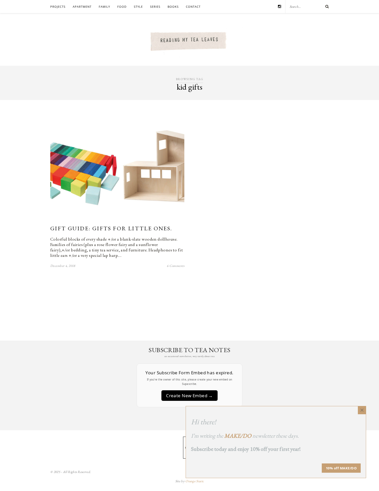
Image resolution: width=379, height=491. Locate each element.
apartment (82, 7)
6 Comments (175, 266)
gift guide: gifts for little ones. (111, 228)
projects (57, 7)
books (173, 7)
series (155, 7)
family (104, 7)
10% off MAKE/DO (341, 468)
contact (193, 7)
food (122, 7)
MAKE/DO (237, 435)
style (138, 7)
